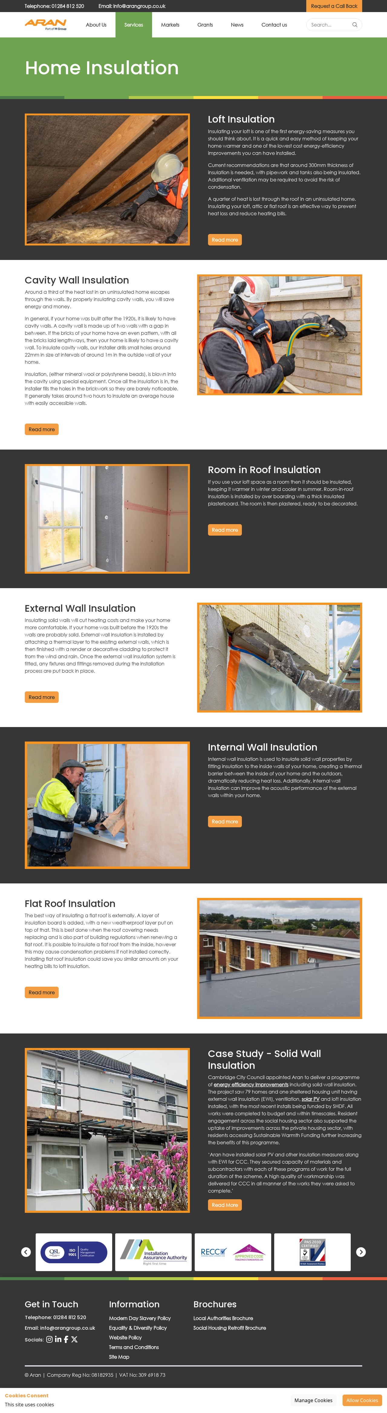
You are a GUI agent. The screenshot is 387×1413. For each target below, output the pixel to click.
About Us (96, 24)
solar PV (311, 1099)
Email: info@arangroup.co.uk (132, 6)
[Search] (355, 25)
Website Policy (125, 1337)
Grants (205, 24)
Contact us (274, 24)
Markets (170, 24)
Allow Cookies (362, 1400)
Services (134, 24)
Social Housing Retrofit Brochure (230, 1328)
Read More (225, 1205)
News (237, 24)
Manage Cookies (313, 1400)
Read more (225, 239)
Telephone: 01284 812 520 (54, 6)
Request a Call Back (334, 6)
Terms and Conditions (134, 1347)
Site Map (119, 1357)
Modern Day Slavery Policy (140, 1318)
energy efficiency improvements (251, 1084)
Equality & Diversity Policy (138, 1328)
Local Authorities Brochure (223, 1318)
